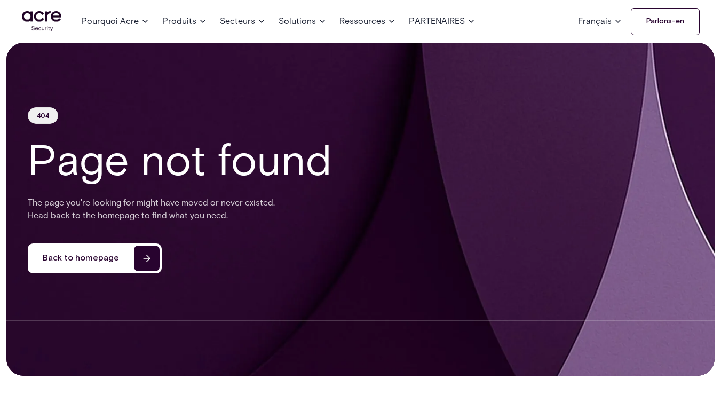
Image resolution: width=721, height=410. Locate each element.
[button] (115, 21)
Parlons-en (665, 21)
